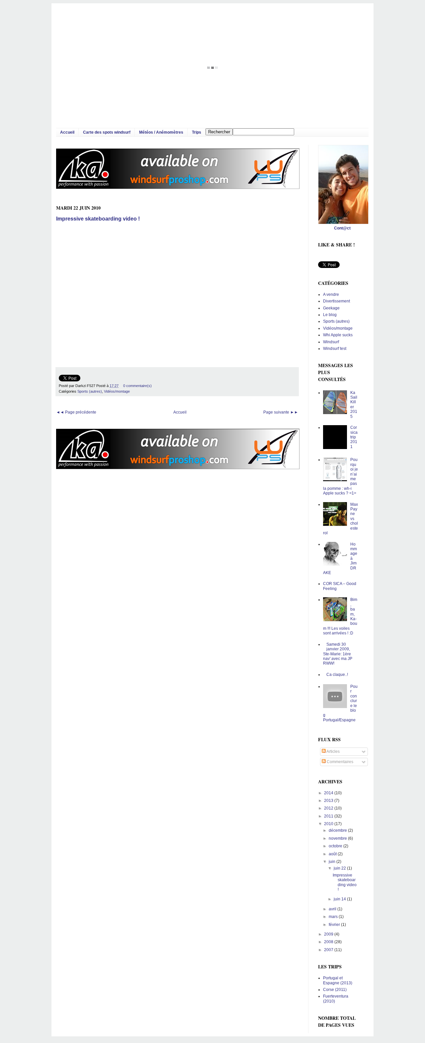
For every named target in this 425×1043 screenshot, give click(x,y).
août (333, 854)
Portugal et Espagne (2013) (337, 980)
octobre (336, 846)
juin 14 (340, 899)
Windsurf (331, 342)
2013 (329, 800)
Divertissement (336, 301)
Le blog (330, 314)
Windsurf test (334, 348)
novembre (338, 838)
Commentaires (339, 761)
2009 (329, 934)
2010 (329, 823)
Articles (333, 751)
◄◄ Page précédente (76, 412)
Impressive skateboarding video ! (98, 219)
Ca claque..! (337, 674)
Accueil (67, 132)
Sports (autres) (89, 391)
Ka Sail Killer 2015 (353, 404)
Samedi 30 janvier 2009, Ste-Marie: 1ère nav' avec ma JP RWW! (337, 654)
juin (332, 861)
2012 (329, 808)
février (335, 924)
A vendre (331, 294)
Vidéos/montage (117, 391)
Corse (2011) (335, 989)
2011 (329, 816)
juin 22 (340, 868)
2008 (329, 942)
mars (334, 916)
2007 (329, 949)
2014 (329, 793)
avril (333, 909)
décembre (338, 830)
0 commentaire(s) (137, 386)
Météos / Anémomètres (161, 132)
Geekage (331, 308)
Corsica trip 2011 (354, 437)
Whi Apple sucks (338, 335)
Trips (196, 132)
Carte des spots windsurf (106, 132)
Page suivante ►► (280, 412)
